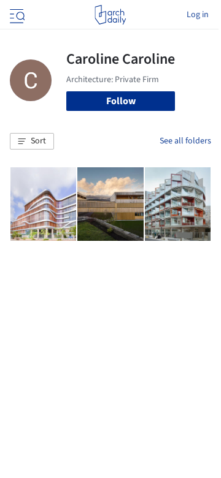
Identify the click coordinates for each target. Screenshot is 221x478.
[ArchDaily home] (110, 15)
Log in (198, 14)
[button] (32, 141)
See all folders (185, 141)
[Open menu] (16, 14)
